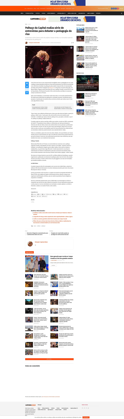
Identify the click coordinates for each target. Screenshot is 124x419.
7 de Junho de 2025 (89, 33)
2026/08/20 (62, 296)
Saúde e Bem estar (56, 8)
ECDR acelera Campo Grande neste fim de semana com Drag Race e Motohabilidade (41, 328)
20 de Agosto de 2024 (89, 98)
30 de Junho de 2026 (81, 89)
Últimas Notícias (30, 8)
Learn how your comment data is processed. (51, 396)
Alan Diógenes (54, 260)
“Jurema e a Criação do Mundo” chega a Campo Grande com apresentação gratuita (41, 292)
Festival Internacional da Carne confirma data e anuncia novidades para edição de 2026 (66, 328)
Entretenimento (42, 8)
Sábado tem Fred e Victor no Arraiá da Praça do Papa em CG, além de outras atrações (66, 276)
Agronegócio (63, 8)
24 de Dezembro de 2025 (90, 115)
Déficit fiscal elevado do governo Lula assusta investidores (91, 95)
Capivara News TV (49, 8)
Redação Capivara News (34, 42)
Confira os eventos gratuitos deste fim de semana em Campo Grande (50, 218)
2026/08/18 (62, 305)
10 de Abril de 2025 (89, 52)
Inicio (26, 24)
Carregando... (49, 359)
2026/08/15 (62, 338)
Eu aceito (86, 417)
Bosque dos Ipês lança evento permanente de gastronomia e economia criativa (66, 335)
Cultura (29, 24)
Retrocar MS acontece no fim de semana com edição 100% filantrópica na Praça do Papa (41, 351)
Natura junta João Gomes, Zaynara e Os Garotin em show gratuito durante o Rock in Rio (66, 344)
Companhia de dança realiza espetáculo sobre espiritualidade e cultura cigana (53, 216)
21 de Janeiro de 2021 (45, 42)
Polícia (38, 8)
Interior (73, 8)
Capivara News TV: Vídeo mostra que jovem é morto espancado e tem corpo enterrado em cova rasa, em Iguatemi (91, 39)
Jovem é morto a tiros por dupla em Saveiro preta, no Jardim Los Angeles (91, 57)
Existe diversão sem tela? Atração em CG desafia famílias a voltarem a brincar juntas (41, 276)
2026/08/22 (62, 279)
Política (35, 8)
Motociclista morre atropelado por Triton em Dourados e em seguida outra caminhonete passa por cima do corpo (88, 86)
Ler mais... (53, 265)
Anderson (51, 87)
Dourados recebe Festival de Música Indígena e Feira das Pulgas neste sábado (40, 344)
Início (25, 8)
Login (122, 8)
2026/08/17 (62, 323)
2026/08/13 (36, 354)
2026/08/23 (60, 260)
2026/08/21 (36, 295)
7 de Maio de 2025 (89, 68)
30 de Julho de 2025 (89, 43)
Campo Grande (68, 8)
